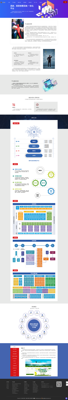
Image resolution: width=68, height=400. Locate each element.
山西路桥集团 (25, 388)
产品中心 (40, 2)
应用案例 (24, 2)
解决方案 (19, 2)
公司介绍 (7, 383)
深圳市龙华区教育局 (26, 389)
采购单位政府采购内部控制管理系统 (16, 383)
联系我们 (46, 2)
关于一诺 (35, 2)
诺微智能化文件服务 (35, 387)
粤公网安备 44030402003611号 (46, 398)
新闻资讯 (30, 2)
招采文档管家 (34, 383)
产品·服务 (13, 2)
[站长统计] (34, 398)
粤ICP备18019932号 (38, 398)
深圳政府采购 (25, 383)
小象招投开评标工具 (14, 387)
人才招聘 (7, 388)
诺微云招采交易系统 (35, 388)
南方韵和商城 (25, 393)
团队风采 (7, 387)
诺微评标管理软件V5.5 (35, 389)
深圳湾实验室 (25, 387)
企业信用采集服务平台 (15, 393)
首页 (9, 2)
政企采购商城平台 (14, 389)
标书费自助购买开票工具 (15, 388)
